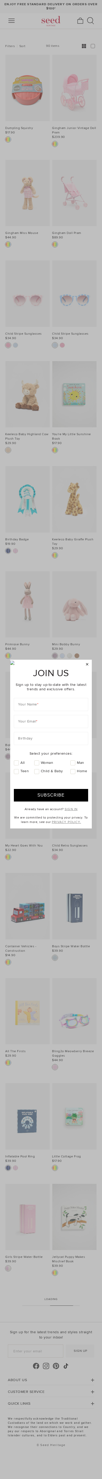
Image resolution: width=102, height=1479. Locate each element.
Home (82, 771)
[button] (87, 664)
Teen (24, 771)
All (22, 762)
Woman (47, 762)
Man (80, 762)
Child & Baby (52, 771)
